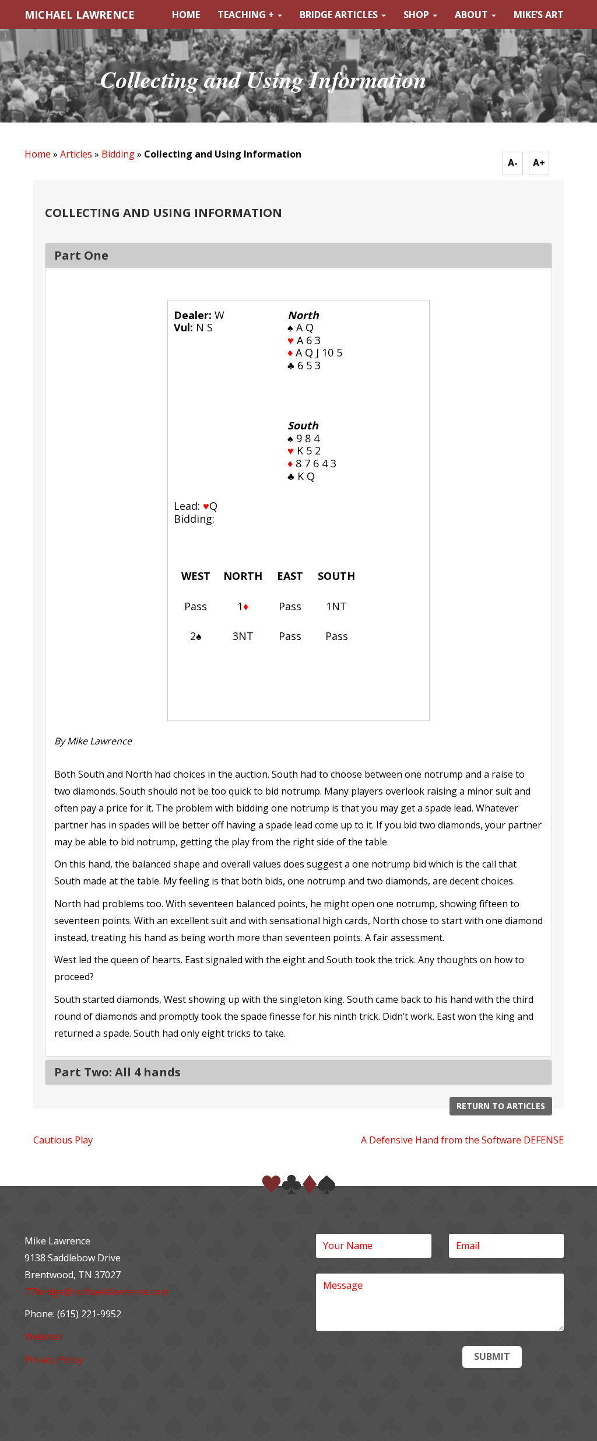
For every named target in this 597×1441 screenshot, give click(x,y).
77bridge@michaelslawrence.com (96, 1291)
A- (513, 162)
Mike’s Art (539, 14)
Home (186, 14)
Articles (76, 154)
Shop (417, 14)
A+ (539, 162)
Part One (81, 255)
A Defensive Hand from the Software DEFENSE (462, 1140)
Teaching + (246, 14)
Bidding (118, 154)
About (472, 14)
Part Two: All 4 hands (117, 1072)
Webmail (43, 1336)
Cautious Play (63, 1140)
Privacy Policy (53, 1359)
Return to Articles (500, 1105)
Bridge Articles (340, 14)
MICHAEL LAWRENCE (79, 15)
